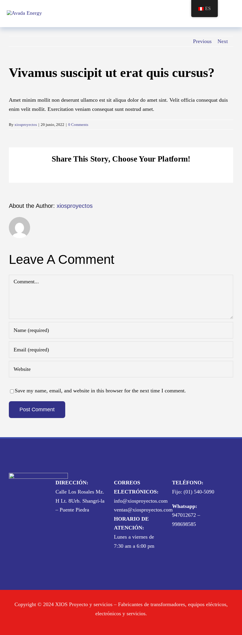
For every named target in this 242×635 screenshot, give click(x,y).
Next (223, 41)
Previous (202, 41)
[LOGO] (24, 13)
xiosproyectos (25, 124)
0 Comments (78, 124)
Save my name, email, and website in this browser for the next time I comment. (100, 391)
